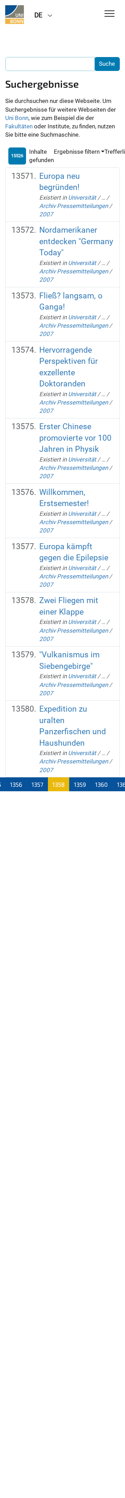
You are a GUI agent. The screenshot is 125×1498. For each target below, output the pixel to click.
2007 (46, 214)
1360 (101, 784)
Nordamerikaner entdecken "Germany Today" (76, 241)
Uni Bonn (16, 117)
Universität (82, 197)
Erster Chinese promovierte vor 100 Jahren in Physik (75, 438)
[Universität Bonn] (14, 14)
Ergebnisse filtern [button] (77, 151)
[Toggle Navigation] (110, 14)
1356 (16, 784)
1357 (37, 784)
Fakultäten (19, 126)
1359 (80, 784)
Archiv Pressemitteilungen (73, 205)
